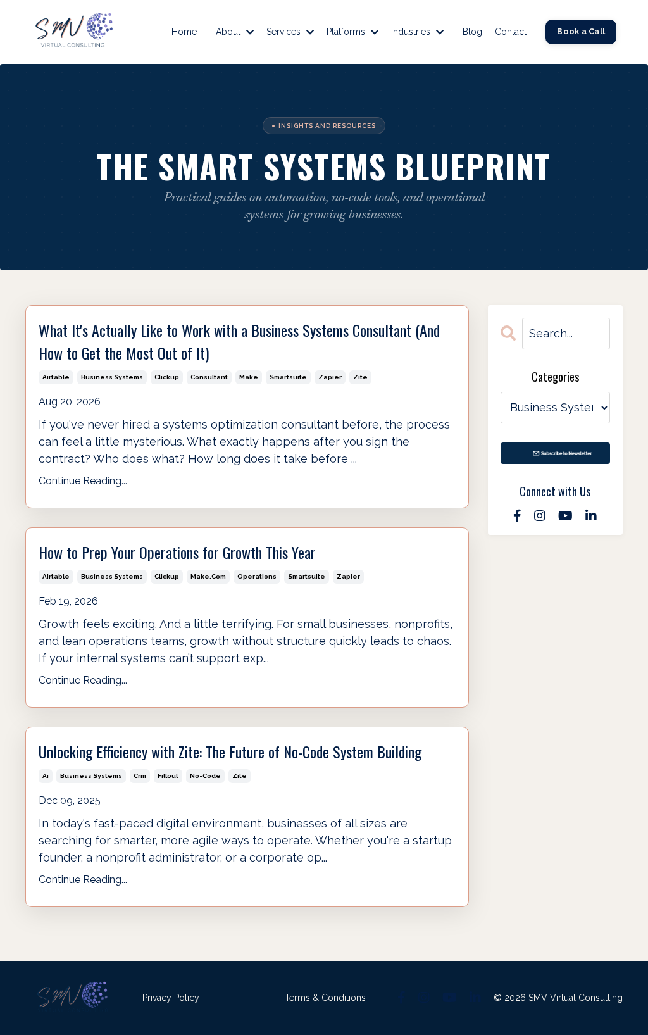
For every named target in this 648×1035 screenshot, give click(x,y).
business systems (112, 376)
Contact (510, 32)
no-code (205, 775)
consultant (209, 376)
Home (184, 32)
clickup (166, 376)
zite (360, 376)
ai (45, 775)
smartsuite (288, 376)
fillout (168, 775)
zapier (330, 376)
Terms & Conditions (325, 998)
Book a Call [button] (581, 31)
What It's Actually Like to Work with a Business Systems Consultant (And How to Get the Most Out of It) (239, 341)
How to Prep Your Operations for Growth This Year (177, 552)
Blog (472, 32)
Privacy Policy (170, 998)
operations (257, 576)
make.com (208, 576)
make (248, 376)
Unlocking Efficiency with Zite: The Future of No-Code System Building (230, 751)
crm (140, 775)
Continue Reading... (83, 481)
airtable (56, 376)
